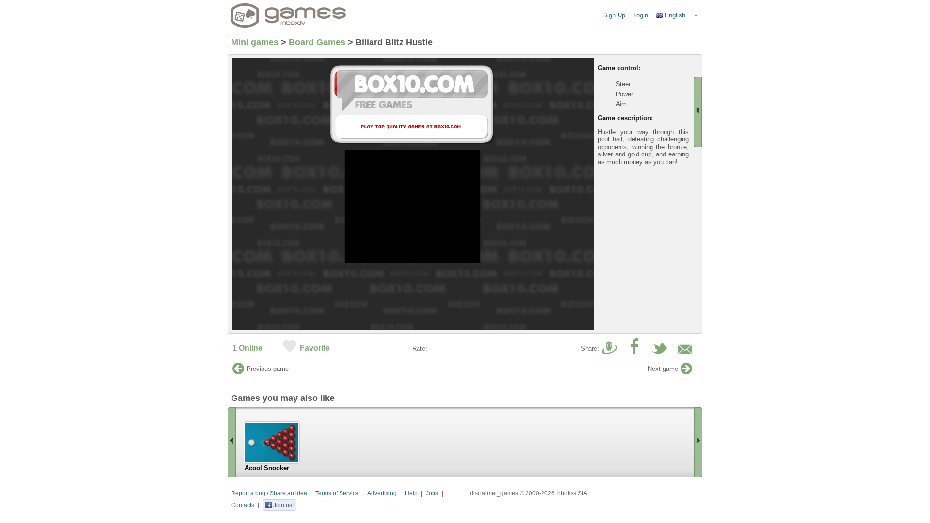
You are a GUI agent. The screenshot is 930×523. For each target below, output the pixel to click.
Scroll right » (698, 442)
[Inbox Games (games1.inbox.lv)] (288, 15)
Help (411, 493)
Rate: (419, 348)
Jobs (432, 493)
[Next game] (686, 371)
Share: (590, 348)
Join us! (283, 505)
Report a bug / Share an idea (269, 493)
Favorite (315, 348)
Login (640, 15)
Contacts (242, 505)
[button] (677, 15)
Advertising (382, 493)
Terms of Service (337, 493)
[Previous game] (238, 371)
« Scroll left (232, 442)
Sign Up (614, 15)
